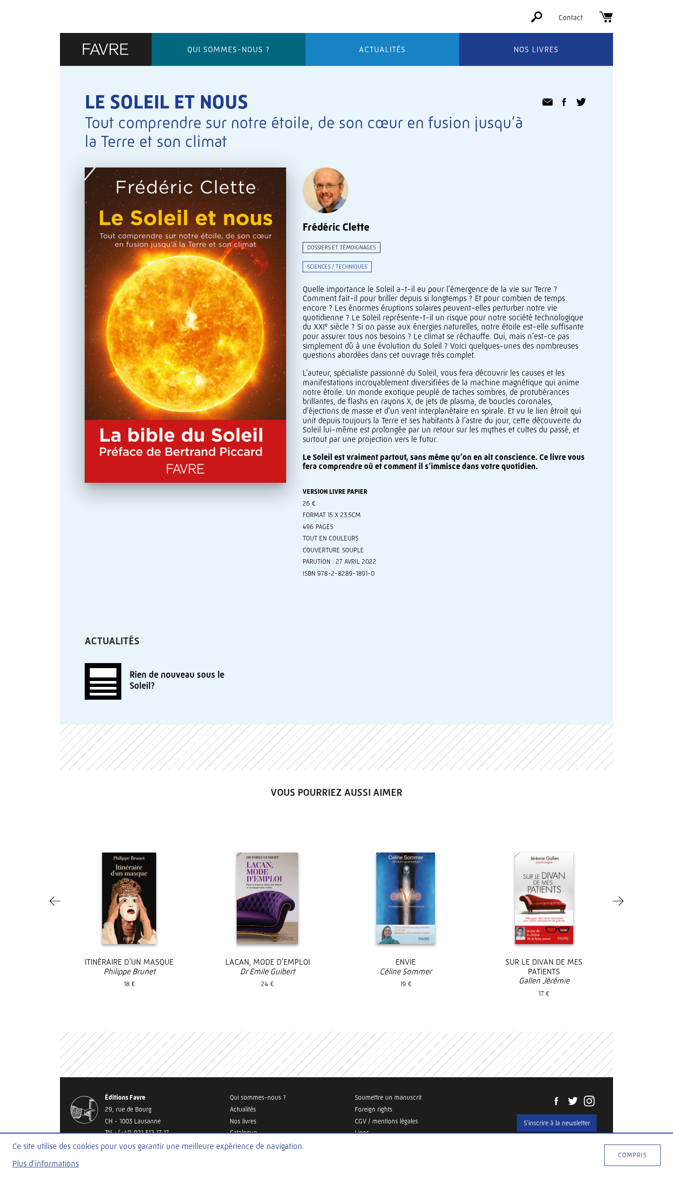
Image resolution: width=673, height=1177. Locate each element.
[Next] (618, 901)
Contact (571, 17)
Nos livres (536, 49)
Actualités (382, 49)
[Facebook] (556, 1102)
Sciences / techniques (337, 266)
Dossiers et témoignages (341, 247)
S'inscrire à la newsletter (557, 1123)
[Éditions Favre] (106, 50)
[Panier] (606, 20)
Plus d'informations (45, 1163)
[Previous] (54, 901)
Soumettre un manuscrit (388, 1097)
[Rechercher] (536, 20)
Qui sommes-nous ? (228, 49)
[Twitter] (572, 1102)
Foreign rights (373, 1109)
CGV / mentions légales (386, 1121)
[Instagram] (589, 1102)
